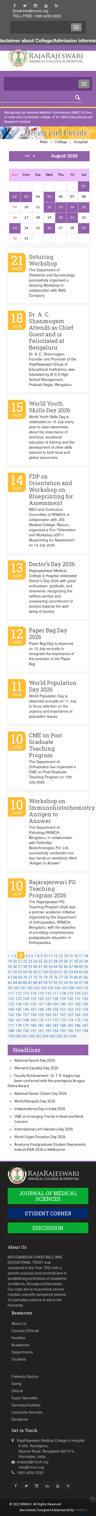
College (61, 142)
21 (72, 218)
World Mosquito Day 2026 (34, 1101)
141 (70, 1004)
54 (25, 972)
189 (18, 1031)
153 (77, 1009)
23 (15, 228)
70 (25, 977)
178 (18, 1025)
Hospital (81, 142)
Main (44, 142)
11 (50, 956)
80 (76, 977)
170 (41, 1020)
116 (48, 993)
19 (10, 961)
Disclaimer (20, 1419)
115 (41, 993)
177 (11, 1025)
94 (66, 983)
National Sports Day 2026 (34, 1060)
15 (84, 207)
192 (41, 1031)
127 (48, 999)
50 (86, 967)
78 (66, 977)
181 (41, 1025)
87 (30, 983)
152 (70, 1009)
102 (30, 988)
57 (40, 972)
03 (26, 197)
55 (30, 972)
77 (61, 977)
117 (55, 993)
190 (26, 1031)
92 (56, 983)
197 (77, 1031)
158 (33, 1015)
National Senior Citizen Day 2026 (40, 1094)
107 (64, 988)
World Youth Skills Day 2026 (49, 407)
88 (35, 983)
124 (26, 999)
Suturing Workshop (43, 260)
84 (15, 983)
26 (49, 228)
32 (76, 961)
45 (61, 967)
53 (20, 972)
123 (18, 999)
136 (33, 1004)
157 (26, 1015)
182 (48, 1025)
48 (76, 967)
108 (71, 988)
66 (86, 972)
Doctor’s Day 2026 (52, 564)
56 (35, 972)
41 (40, 967)
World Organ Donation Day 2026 (40, 1137)
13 (61, 207)
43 (51, 967)
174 (70, 1020)
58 (46, 972)
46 (66, 967)
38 (25, 967)
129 (63, 999)
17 (81, 956)
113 (26, 993)
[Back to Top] (92, 1499)
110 (85, 988)
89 (40, 983)
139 (55, 1004)
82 (86, 977)
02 (15, 197)
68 (15, 977)
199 (11, 1036)
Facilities (18, 1338)
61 (61, 972)
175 (77, 1020)
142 (77, 1004)
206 (59, 1036)
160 (48, 1015)
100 (16, 988)
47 (71, 967)
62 (66, 972)
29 (84, 228)
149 (48, 1009)
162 (63, 1015)
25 (40, 961)
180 (33, 1025)
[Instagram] (35, 5)
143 (85, 1004)
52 (15, 972)
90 (46, 983)
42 (46, 967)
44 (56, 967)
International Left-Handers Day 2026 (43, 1129)
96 (76, 983)
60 (56, 972)
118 (63, 993)
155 (11, 1015)
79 (71, 977)
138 (48, 1004)
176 (85, 1020)
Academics (21, 1345)
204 (45, 1036)
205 (52, 1036)
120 (77, 993)
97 (81, 983)
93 (61, 983)
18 (86, 956)
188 (11, 1031)
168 (26, 1020)
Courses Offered (25, 1331)
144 (11, 1009)
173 (63, 1020)
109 (78, 988)
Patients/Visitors (25, 1377)
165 (85, 1015)
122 (11, 999)
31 (71, 961)
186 (77, 1025)
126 (41, 999)
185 (70, 1025)
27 (51, 961)
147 (33, 1009)
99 (10, 988)
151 (63, 1009)
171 (48, 1020)
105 (50, 988)
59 (51, 972)
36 (15, 967)
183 (55, 1025)
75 (51, 977)
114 (33, 993)
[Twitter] (25, 5)
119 (70, 993)
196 (70, 1031)
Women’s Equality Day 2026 (36, 1068)
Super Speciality (25, 1398)
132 (85, 999)
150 (55, 1009)
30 (66, 961)
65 (81, 972)
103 (37, 988)
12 (49, 207)
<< (27, 156)
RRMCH (81, 1510)
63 (71, 972)
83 (10, 983)
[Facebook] (14, 5)
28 (56, 961)
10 (45, 956)
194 (55, 1031)
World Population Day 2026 (53, 686)
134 (18, 1004)
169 (33, 1020)
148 (41, 1009)
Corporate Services (27, 1412)
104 (43, 988)
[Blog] (56, 5)
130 (70, 999)
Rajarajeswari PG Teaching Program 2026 (52, 888)
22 (25, 961)
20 (61, 218)
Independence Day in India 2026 (39, 1109)
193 (48, 1031)
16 (76, 956)
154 (85, 1009)
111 (11, 993)
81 (81, 977)
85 (20, 983)
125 (33, 999)
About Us (19, 1324)
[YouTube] (46, 5)
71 (30, 977)
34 (86, 961)
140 (63, 1004)
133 (11, 1004)
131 (77, 999)
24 (35, 961)
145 (18, 1009)
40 (35, 967)
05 (49, 197)
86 (25, 983)
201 (25, 1036)
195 (63, 1031)
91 (51, 983)
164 (77, 1015)
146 (26, 1009)
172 (55, 1020)
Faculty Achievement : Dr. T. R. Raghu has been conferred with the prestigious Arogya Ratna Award (46, 1081)
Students (19, 1359)
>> (32, 165)
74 (46, 977)
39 (30, 967)
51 (10, 972)
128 (55, 999)
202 (32, 1036)
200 (18, 1036)
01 (84, 186)
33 (81, 961)
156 (18, 1015)
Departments (22, 1352)
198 (85, 1031)
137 (41, 1004)
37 (20, 967)
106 (57, 988)
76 (56, 977)
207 (66, 1036)
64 (76, 972)
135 (26, 1004)
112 (18, 993)
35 (10, 967)
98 (86, 983)
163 (70, 1015)
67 (10, 977)
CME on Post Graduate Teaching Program (45, 745)
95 (71, 983)
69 (20, 977)
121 (85, 993)
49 (81, 967)
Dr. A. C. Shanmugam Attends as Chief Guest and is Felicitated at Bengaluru (51, 331)
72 (35, 977)
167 (18, 1020)
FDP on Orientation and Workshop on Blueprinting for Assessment (51, 490)
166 (11, 1020)
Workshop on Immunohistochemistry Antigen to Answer (62, 811)
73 (40, 977)
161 (55, 1015)
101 (23, 988)
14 (72, 207)
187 (85, 1025)
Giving (16, 1384)
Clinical (17, 1391)
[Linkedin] (47, 1486)
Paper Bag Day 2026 (48, 634)
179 (26, 1025)
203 (39, 1036)
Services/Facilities (26, 1405)
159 (41, 1015)
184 (63, 1025)
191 (33, 1031)
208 (73, 1036)
